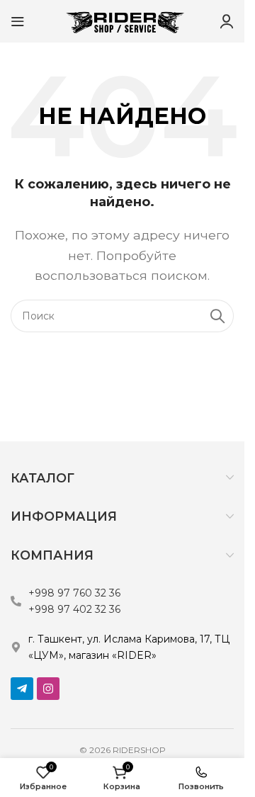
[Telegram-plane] (22, 688)
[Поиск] (217, 316)
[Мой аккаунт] (226, 21)
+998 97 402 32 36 (74, 609)
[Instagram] (48, 688)
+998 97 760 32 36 (74, 593)
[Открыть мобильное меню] (18, 21)
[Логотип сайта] (122, 20)
